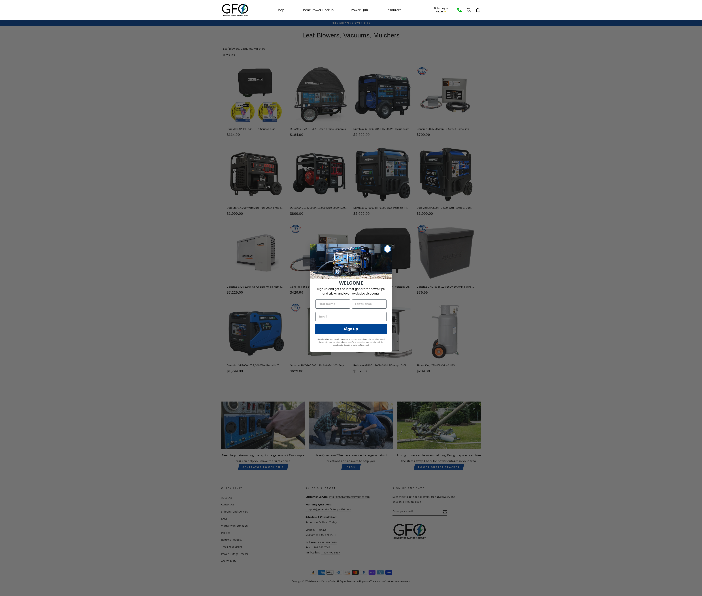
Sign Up (351, 328)
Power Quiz (359, 10)
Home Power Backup (317, 10)
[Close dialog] (387, 249)
